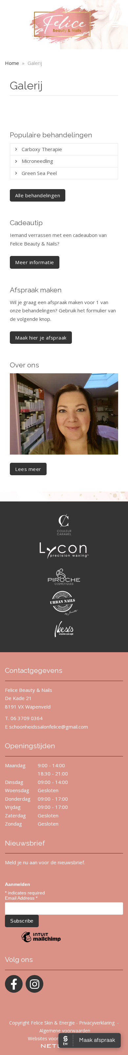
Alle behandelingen (37, 195)
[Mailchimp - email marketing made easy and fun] (41, 942)
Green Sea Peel (39, 173)
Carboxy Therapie (42, 149)
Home (12, 63)
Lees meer (28, 469)
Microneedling (37, 161)
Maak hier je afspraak (41, 337)
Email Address (21, 898)
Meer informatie (34, 262)
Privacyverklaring (97, 1023)
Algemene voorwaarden (64, 1030)
